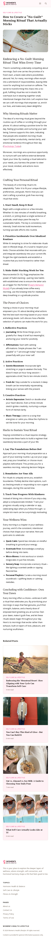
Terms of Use (8, 918)
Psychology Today (12, 146)
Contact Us (7, 910)
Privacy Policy (8, 914)
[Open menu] (40, 3)
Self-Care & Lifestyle (12, 12)
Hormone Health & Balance (14, 886)
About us (6, 906)
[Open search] (46, 3)
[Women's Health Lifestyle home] (9, 3)
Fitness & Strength (10, 894)
